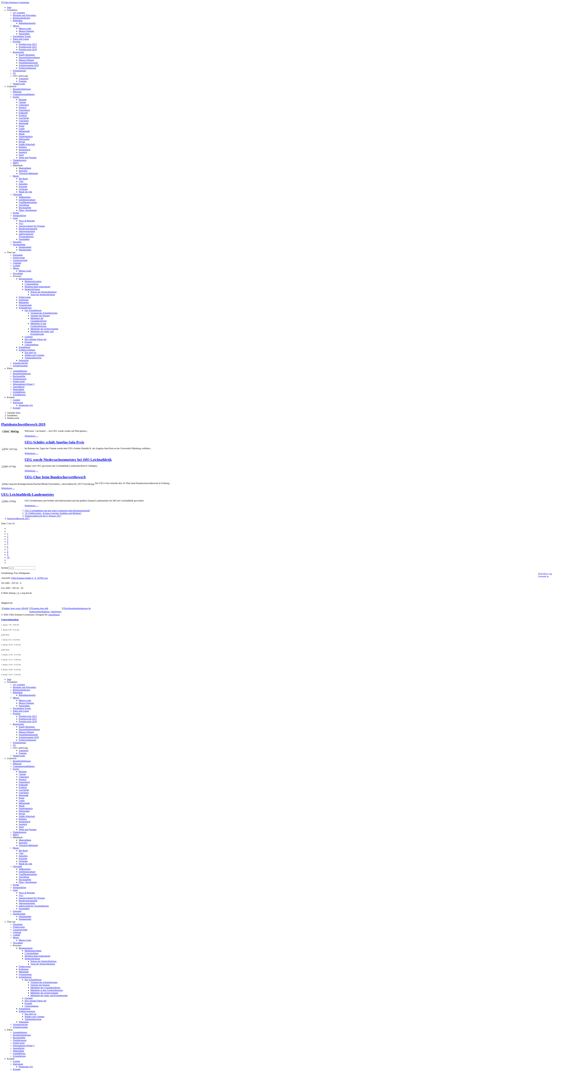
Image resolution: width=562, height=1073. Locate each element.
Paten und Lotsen (21, 39)
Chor (21, 181)
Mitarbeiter (24, 302)
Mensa (16, 26)
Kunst (21, 126)
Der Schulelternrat (33, 310)
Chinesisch (24, 105)
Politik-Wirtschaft (27, 144)
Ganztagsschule (20, 260)
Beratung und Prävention (24, 15)
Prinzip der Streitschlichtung (43, 292)
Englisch (23, 115)
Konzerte (23, 186)
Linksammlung (31, 344)
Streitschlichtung (32, 289)
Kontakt (28, 342)
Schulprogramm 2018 (29, 65)
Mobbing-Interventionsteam (37, 286)
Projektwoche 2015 (28, 47)
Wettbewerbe (19, 84)
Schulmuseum (19, 70)
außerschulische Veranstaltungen (26, 235)
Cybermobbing (31, 284)
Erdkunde (23, 113)
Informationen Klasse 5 (23, 384)
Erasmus (23, 81)
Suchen (4, 568)
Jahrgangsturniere (27, 231)
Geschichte (24, 118)
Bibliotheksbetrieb (27, 23)
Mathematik (24, 131)
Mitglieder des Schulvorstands (44, 329)
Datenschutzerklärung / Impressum (45, 611)
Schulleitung (24, 347)
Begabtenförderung (22, 89)
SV (14, 73)
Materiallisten (25, 168)
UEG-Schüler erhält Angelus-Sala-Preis (54, 442)
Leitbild (16, 265)
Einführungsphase (27, 199)
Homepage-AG (26, 405)
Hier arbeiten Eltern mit (35, 339)
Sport (21, 155)
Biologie (23, 99)
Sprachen (23, 170)
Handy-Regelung (27, 55)
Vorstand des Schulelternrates (44, 313)
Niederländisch (26, 136)
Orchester (23, 189)
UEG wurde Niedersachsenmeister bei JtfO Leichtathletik (68, 459)
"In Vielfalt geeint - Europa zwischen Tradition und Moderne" (53, 513)
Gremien (29, 336)
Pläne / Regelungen (28, 210)
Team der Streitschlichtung (42, 294)
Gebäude (17, 263)
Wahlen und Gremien (34, 355)
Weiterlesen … (31, 436)
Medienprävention (33, 281)
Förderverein (19, 257)
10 (8, 557)
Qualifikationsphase (28, 202)
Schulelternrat (25, 307)
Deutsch (22, 107)
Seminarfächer (19, 215)
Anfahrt (16, 400)
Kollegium (24, 300)
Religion (23, 147)
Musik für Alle (25, 192)
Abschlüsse (24, 205)
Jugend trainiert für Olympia (32, 226)
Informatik (23, 123)
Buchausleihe (25, 207)
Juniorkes (23, 184)
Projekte (16, 41)
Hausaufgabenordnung (29, 57)
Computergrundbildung (24, 94)
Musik (22, 134)
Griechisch (24, 120)
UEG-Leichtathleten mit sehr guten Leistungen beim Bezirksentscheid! (57, 510)
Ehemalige (18, 255)
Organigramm (25, 305)
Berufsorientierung (21, 18)
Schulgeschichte (20, 363)
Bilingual (17, 91)
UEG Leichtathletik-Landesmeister (27, 494)
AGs (21, 223)
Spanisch (23, 152)
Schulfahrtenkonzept (28, 62)
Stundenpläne (19, 244)
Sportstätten (24, 239)
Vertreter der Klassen (40, 315)
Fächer (16, 97)
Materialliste (18, 389)
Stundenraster (25, 250)
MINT (16, 163)
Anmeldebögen (20, 371)
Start (9, 7)
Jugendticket (18, 387)
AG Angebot (19, 12)
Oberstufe (17, 194)
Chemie (22, 102)
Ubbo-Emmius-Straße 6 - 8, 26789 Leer (29, 578)
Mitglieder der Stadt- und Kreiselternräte (42, 332)
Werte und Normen (27, 157)
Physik (22, 142)
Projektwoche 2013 (28, 44)
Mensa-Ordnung (26, 31)
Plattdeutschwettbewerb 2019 (23, 424)
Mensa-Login (25, 28)
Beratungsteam (25, 279)
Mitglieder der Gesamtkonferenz (38, 319)
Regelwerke (18, 52)
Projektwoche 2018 (28, 49)
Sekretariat (24, 360)
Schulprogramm (20, 365)
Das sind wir (30, 352)
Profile (16, 213)
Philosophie (24, 139)
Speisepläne (24, 33)
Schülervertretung (27, 350)
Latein (22, 128)
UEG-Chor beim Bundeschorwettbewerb (55, 477)
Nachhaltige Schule (22, 36)
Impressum (18, 402)
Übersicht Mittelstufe (28, 173)
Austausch (23, 78)
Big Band (23, 178)
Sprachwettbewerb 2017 (18, 518)
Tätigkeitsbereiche (33, 358)
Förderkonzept (19, 160)
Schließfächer (19, 392)
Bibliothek (18, 20)
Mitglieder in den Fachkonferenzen (38, 324)
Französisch (24, 110)
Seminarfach (24, 149)
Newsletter (18, 273)
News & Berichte (27, 221)
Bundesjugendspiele (28, 228)
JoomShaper (54, 614)
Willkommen (25, 197)
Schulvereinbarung (27, 68)
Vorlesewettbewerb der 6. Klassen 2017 (43, 516)
